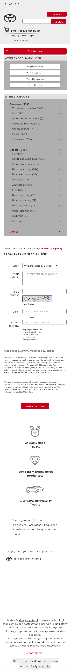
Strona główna (27, 248)
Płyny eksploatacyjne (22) (26, 164)
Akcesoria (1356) (20, 104)
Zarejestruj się (28, 35)
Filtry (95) (17, 153)
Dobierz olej (35, 51)
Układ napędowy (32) (23, 195)
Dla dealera (19, 524)
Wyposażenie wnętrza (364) (27, 108)
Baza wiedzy (35, 524)
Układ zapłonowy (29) (24, 200)
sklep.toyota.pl (28, 620)
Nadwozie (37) (20, 215)
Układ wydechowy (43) (24, 205)
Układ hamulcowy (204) (25, 169)
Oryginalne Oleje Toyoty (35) (28, 158)
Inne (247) (17, 113)
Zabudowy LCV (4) (22, 139)
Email (16, 311)
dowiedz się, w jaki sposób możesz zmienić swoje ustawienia (37, 643)
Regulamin (50, 524)
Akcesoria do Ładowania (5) (27, 118)
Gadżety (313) (20, 133)
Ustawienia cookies (23, 529)
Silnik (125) (17, 189)
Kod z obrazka (14, 293)
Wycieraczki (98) (21, 179)
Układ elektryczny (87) (24, 174)
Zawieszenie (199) (22, 184)
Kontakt (16, 534)
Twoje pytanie (14, 275)
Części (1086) (18, 149)
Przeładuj (28, 304)
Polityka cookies (46, 529)
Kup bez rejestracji (22, 40)
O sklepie (37, 520)
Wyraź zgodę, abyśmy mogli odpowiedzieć (29, 350)
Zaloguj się (14, 35)
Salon (16, 265)
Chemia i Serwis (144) (23, 128)
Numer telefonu (14, 323)
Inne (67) (17, 221)
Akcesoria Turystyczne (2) (26, 123)
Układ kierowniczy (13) (24, 210)
